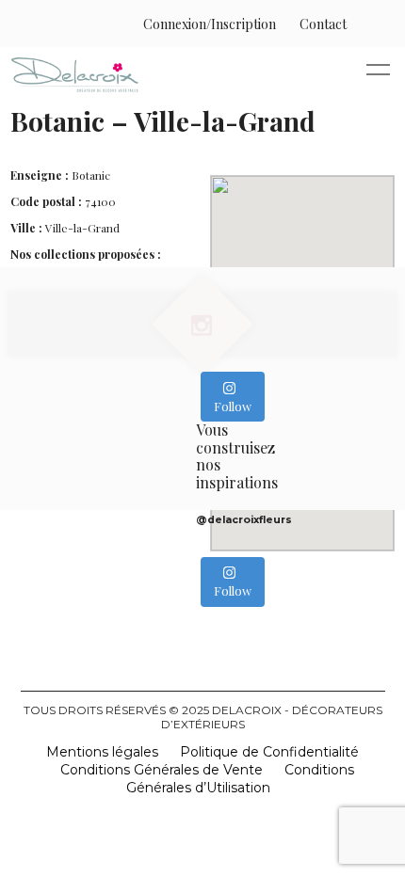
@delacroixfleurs (244, 520)
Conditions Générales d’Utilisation (240, 778)
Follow (232, 406)
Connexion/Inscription (209, 24)
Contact (323, 24)
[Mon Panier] (366, 24)
